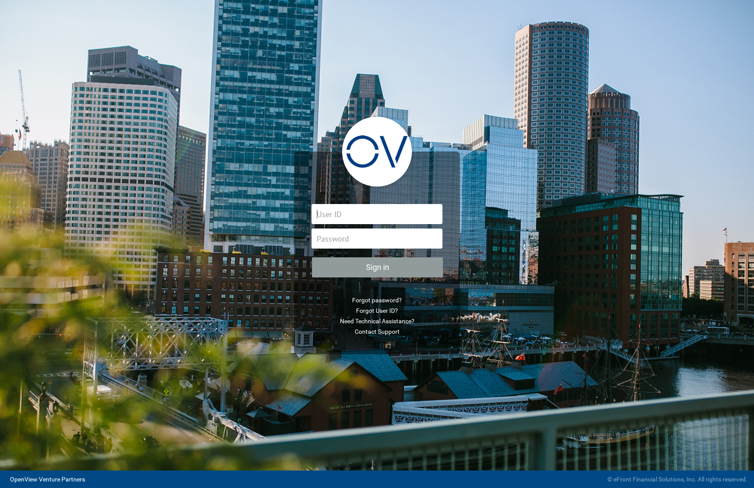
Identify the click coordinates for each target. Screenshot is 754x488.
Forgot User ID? (377, 310)
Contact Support (377, 331)
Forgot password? (377, 300)
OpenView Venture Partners (47, 479)
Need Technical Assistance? (377, 321)
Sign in (377, 267)
